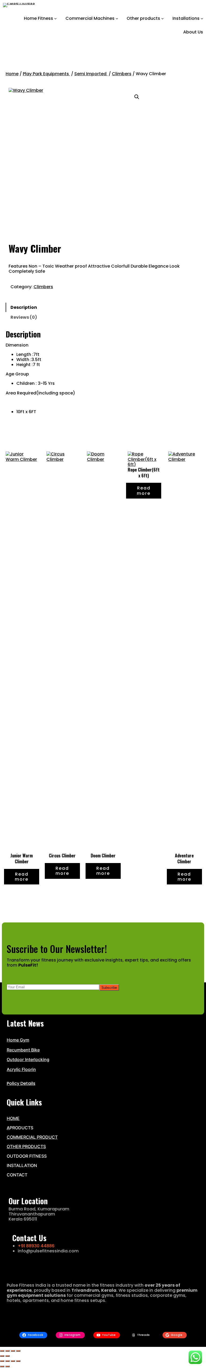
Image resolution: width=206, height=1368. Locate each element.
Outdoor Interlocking (28, 1059)
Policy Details (21, 1083)
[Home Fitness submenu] (55, 18)
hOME (13, 1118)
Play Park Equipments (46, 74)
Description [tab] (23, 307)
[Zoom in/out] (2, 1351)
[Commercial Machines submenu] (117, 18)
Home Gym (18, 1040)
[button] (137, 97)
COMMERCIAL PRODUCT (32, 1137)
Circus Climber (62, 856)
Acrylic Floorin (21, 1069)
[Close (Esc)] (18, 1351)
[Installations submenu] (202, 18)
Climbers (121, 74)
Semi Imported (91, 74)
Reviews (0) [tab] (23, 317)
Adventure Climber (184, 859)
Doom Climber (103, 856)
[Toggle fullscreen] (7, 1351)
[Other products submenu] (162, 18)
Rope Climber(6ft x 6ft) (144, 473)
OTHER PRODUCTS (26, 1146)
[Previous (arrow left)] (2, 1356)
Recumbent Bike (23, 1049)
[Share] (13, 1351)
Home (12, 74)
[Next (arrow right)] (7, 1356)
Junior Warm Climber (21, 859)
